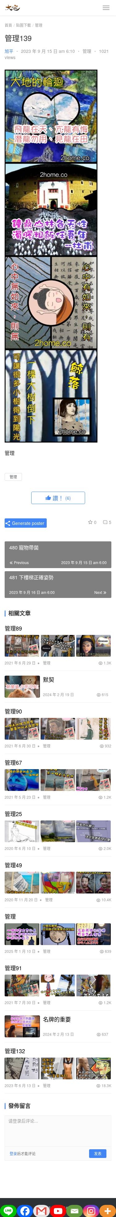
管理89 (13, 628)
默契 (48, 679)
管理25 (13, 813)
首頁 (8, 25)
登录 (13, 1153)
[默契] (22, 687)
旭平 (9, 51)
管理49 (13, 865)
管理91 (13, 967)
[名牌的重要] (22, 1026)
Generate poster (27, 523)
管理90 (13, 711)
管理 (87, 51)
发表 (97, 1153)
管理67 (13, 762)
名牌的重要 (57, 1019)
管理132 (15, 1050)
